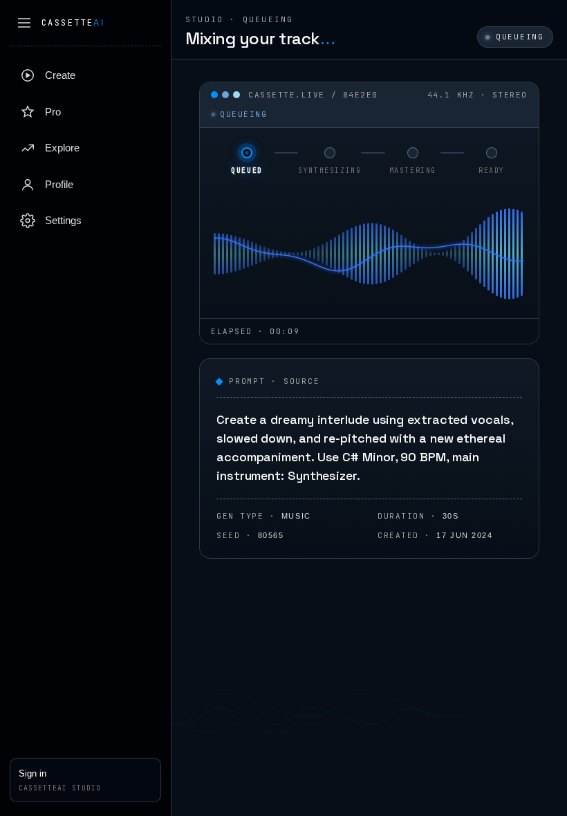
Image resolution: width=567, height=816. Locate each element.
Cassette (72, 22)
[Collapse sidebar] (24, 23)
